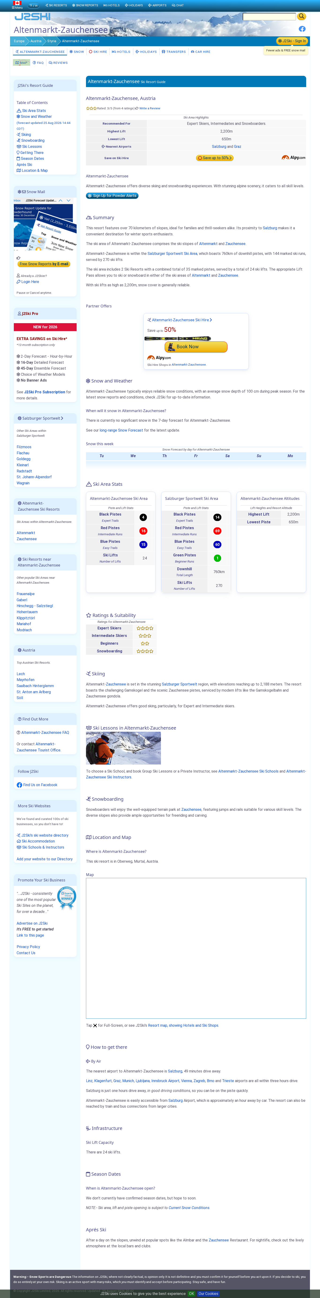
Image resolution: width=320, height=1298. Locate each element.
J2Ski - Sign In (294, 41)
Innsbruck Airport (165, 1081)
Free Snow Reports (44, 264)
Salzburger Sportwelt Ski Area (172, 253)
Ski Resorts (58, 5)
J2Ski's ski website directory (44, 835)
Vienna (186, 1081)
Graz (237, 146)
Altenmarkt (208, 243)
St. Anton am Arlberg (34, 692)
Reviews (60, 63)
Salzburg (219, 146)
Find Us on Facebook (39, 785)
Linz (89, 1081)
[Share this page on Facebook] (302, 30)
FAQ (40, 63)
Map (23, 63)
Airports (159, 5)
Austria (35, 41)
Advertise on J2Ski (32, 923)
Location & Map (34, 170)
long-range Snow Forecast (121, 430)
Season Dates (32, 158)
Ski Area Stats (33, 110)
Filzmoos (24, 447)
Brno (210, 1081)
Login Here (29, 282)
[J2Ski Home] (32, 20)
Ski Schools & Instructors (42, 847)
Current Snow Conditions (189, 1208)
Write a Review (149, 108)
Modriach (24, 630)
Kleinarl (23, 465)
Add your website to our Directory (45, 859)
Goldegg (23, 459)
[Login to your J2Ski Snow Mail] (45, 224)
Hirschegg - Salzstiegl (35, 606)
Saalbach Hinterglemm (35, 686)
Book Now (188, 346)
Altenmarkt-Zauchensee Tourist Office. (39, 747)
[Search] (301, 16)
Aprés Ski (24, 164)
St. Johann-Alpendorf (34, 477)
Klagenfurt (103, 1081)
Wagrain (23, 483)
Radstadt (24, 471)
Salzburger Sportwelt (179, 684)
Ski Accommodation (38, 841)
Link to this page (30, 935)
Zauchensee (235, 243)
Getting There (31, 152)
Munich (128, 1081)
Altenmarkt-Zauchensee (42, 52)
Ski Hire (100, 52)
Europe (19, 41)
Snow (78, 52)
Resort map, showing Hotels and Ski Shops (183, 1025)
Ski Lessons (31, 146)
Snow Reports (87, 5)
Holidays (148, 52)
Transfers (175, 52)
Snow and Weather (44, 122)
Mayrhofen (25, 680)
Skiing (25, 134)
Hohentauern (27, 612)
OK (191, 1293)
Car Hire (202, 52)
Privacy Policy (28, 947)
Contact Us (26, 953)
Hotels (123, 52)
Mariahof (24, 624)
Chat (180, 5)
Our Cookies (208, 1293)
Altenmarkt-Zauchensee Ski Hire (180, 319)
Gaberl (22, 600)
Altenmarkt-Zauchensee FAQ (45, 732)
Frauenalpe (26, 594)
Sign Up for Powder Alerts (113, 196)
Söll (20, 698)
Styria (51, 41)
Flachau (23, 453)
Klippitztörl (26, 618)
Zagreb (199, 1081)
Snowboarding (32, 140)
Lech (21, 674)
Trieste (228, 1081)
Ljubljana (143, 1081)
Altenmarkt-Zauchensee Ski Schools (248, 771)
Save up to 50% (216, 158)
